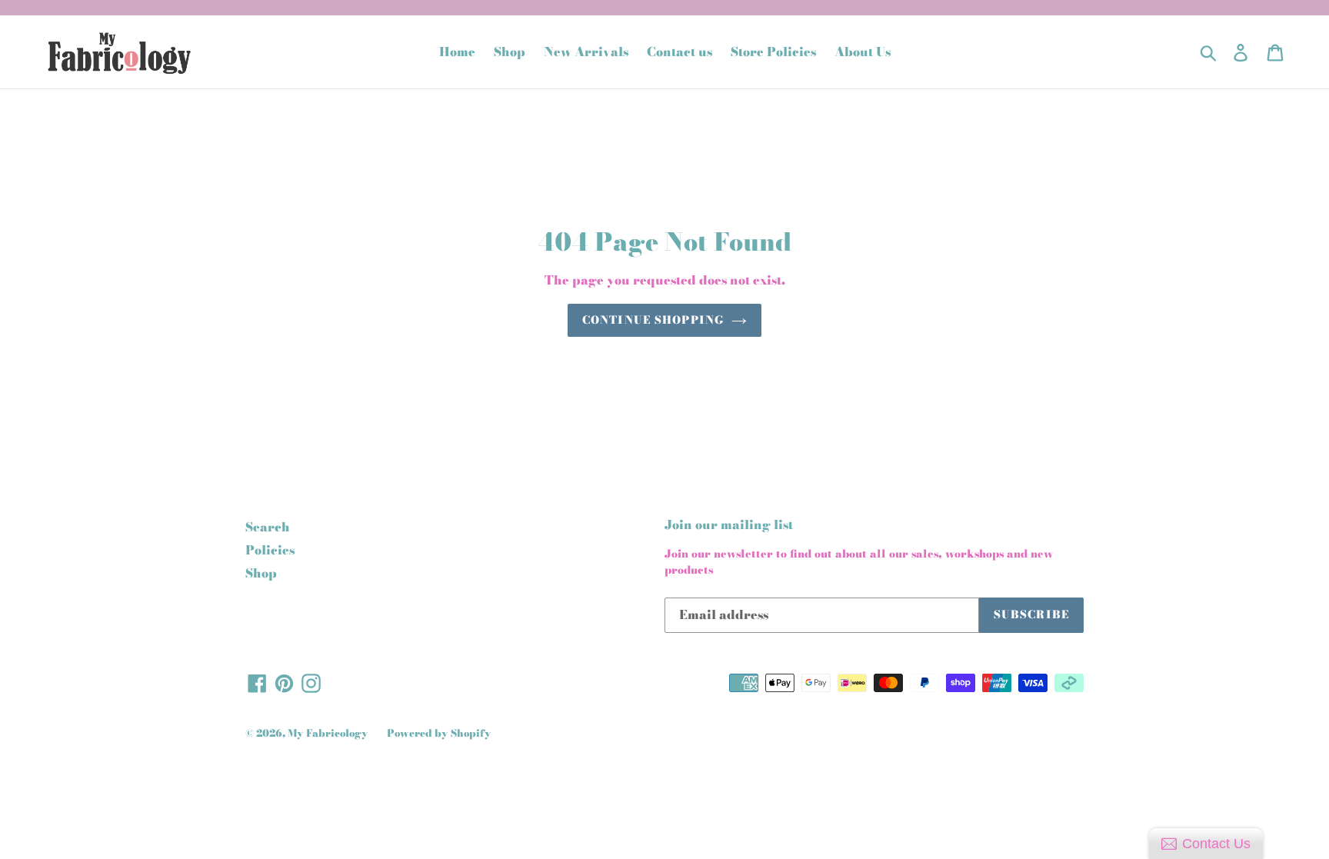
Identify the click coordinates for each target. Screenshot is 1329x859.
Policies (270, 550)
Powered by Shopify (439, 733)
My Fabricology (328, 733)
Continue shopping (653, 319)
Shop (261, 573)
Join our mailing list (728, 525)
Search (267, 527)
